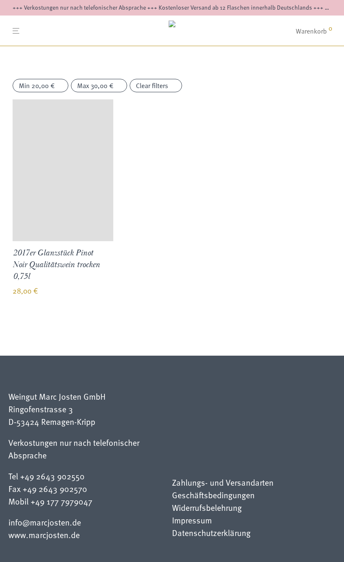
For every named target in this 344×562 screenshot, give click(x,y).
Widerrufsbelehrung (207, 508)
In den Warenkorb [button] (32, 321)
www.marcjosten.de (44, 534)
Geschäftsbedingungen (213, 496)
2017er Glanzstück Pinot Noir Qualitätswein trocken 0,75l (56, 264)
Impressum (192, 521)
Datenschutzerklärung (211, 533)
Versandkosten (77, 292)
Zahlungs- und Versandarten (223, 483)
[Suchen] (283, 31)
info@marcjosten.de (44, 522)
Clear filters (152, 86)
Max (95, 86)
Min (37, 86)
